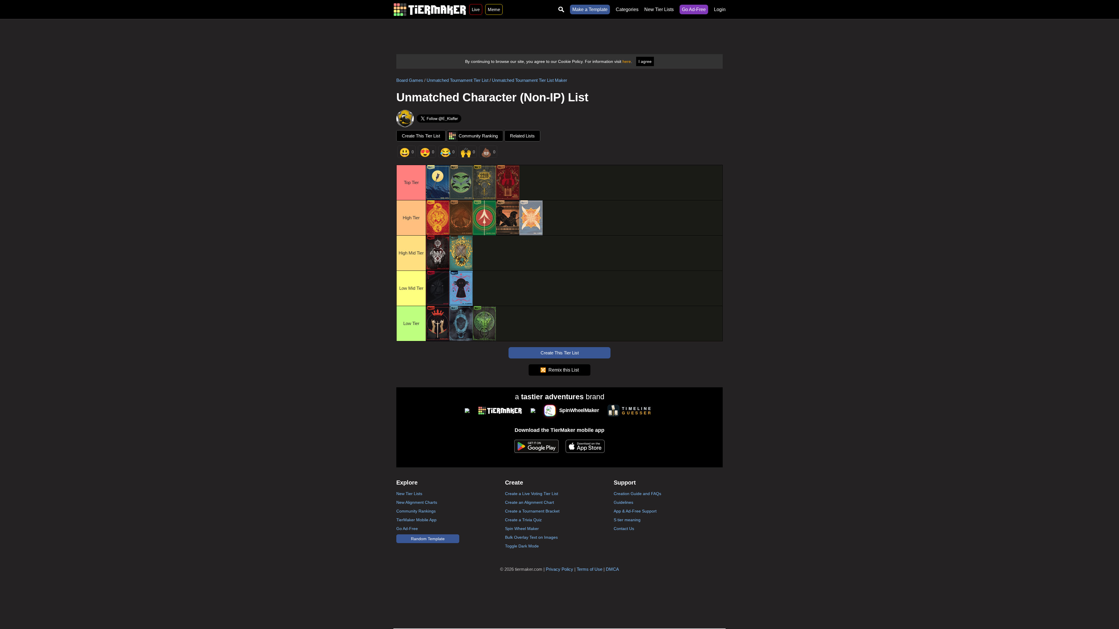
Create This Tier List (421, 135)
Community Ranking (478, 135)
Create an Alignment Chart (529, 502)
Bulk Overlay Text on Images (531, 537)
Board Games (409, 80)
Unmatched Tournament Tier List (457, 80)
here (626, 61)
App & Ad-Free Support (635, 511)
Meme (494, 9)
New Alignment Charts (416, 502)
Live (476, 9)
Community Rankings (416, 511)
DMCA (612, 569)
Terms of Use (589, 569)
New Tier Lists (659, 9)
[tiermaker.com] (429, 9)
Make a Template (590, 9)
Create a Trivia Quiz (523, 519)
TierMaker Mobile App (416, 519)
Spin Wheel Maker (522, 528)
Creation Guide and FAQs (637, 493)
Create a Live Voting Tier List (531, 493)
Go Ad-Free (694, 9)
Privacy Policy (559, 569)
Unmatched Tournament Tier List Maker (529, 80)
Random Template (428, 538)
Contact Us (624, 528)
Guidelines (623, 502)
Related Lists (522, 135)
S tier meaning (627, 519)
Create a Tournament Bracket (532, 511)
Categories (627, 9)
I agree (645, 61)
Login (720, 9)
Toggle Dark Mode (522, 546)
